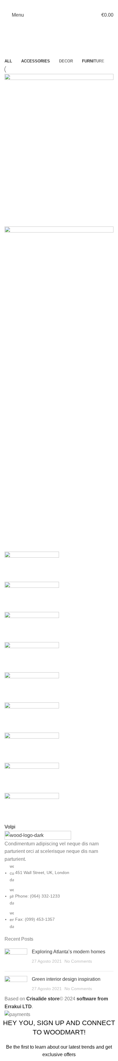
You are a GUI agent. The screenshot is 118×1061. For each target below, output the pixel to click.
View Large (12, 190)
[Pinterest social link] (59, 4)
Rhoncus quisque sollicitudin (46, 368)
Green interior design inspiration (66, 979)
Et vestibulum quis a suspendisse (53, 215)
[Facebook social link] (43, 4)
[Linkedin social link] (67, 4)
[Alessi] (59, 691)
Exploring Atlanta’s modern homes (68, 951)
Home (10, 53)
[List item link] (59, 896)
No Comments (78, 961)
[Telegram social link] (75, 4)
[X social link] (51, 4)
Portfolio (30, 53)
